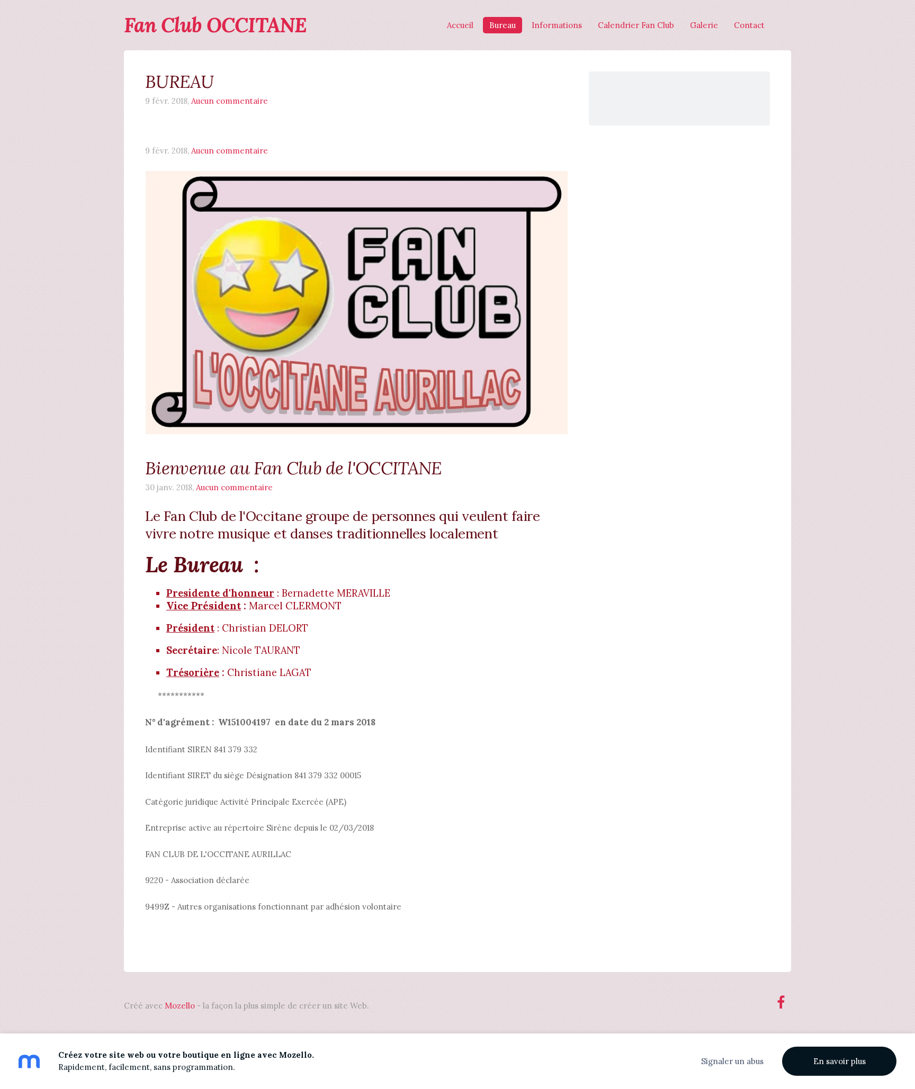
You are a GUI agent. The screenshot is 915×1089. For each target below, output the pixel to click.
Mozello (180, 1006)
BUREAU (179, 81)
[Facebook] (781, 1002)
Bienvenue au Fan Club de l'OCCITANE (293, 468)
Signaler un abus (732, 1061)
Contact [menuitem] (749, 25)
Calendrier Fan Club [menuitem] (636, 25)
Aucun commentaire (229, 101)
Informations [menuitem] (557, 25)
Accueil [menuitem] (460, 25)
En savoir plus (839, 1061)
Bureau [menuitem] (502, 25)
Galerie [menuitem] (704, 25)
